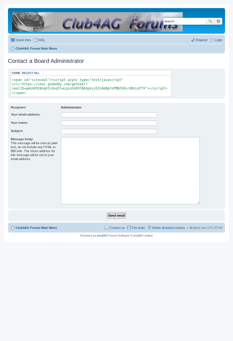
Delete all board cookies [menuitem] (168, 227)
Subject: (17, 131)
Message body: (22, 139)
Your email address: (25, 114)
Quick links (23, 40)
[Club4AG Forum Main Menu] (97, 20)
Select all (30, 72)
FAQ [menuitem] (41, 40)
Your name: (19, 122)
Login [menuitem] (218, 40)
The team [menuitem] (138, 227)
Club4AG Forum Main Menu (36, 227)
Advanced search (218, 21)
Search (210, 21)
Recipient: (18, 107)
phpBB (101, 235)
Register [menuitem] (202, 40)
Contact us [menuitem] (117, 227)
